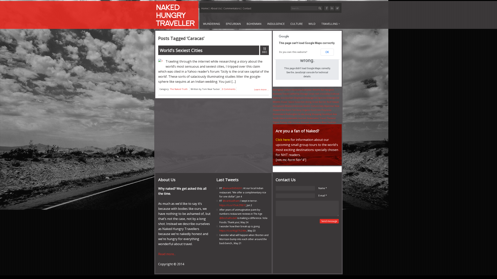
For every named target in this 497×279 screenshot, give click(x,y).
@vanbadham (231, 200)
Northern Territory (292, 109)
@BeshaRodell (228, 218)
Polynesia (326, 109)
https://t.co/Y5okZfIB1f (232, 205)
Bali (323, 89)
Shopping (316, 114)
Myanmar (329, 105)
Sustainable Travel (316, 118)
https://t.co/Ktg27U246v (233, 230)
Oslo (318, 109)
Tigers (276, 122)
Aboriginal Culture (282, 89)
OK (327, 52)
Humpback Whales (282, 105)
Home (204, 8)
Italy (321, 105)
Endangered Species (315, 97)
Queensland (279, 114)
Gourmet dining (303, 101)
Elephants (299, 97)
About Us (216, 8)
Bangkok (329, 89)
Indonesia (298, 105)
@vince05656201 (232, 188)
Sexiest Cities (181, 50)
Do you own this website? (293, 52)
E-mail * (322, 195)
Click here (283, 140)
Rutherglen (292, 114)
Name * (322, 188)
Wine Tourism (328, 122)
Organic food (309, 109)
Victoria (296, 122)
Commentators (231, 8)
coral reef (314, 93)
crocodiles (325, 93)
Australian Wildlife (311, 89)
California (294, 93)
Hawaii (335, 101)
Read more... (167, 254)
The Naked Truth (179, 89)
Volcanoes (315, 122)
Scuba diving (304, 114)
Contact (247, 8)
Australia (296, 89)
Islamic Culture (311, 105)
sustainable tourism (296, 118)
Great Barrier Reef (322, 101)
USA (290, 122)
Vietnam (305, 122)
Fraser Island (287, 101)
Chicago (304, 93)
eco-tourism (287, 97)
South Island (279, 118)
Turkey (283, 122)
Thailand (331, 118)
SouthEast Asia (329, 114)
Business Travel (281, 93)
